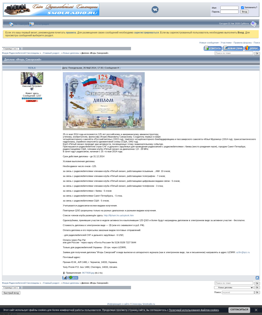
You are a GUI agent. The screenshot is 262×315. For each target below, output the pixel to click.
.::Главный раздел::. (51, 53)
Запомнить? (250, 7)
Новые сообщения (209, 42)
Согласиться (239, 309)
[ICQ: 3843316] (73, 278)
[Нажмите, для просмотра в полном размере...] (104, 129)
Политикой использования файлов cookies (194, 310)
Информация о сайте (118, 304)
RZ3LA (32, 68)
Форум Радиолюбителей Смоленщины (20, 53)
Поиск (257, 42)
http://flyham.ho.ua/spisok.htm (119, 215)
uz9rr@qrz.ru (243, 252)
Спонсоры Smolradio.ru (143, 304)
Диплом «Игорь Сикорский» (94, 53)
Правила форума (243, 42)
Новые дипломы (71, 53)
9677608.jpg (88, 273)
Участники (226, 42)
